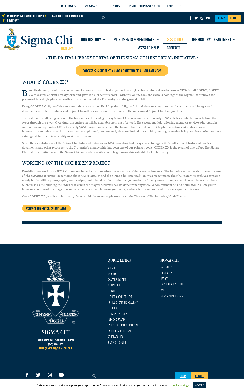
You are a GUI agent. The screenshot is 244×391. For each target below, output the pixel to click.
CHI (182, 6)
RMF (170, 6)
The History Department (211, 39)
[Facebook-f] (27, 375)
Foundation (92, 6)
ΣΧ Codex (175, 39)
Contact (173, 47)
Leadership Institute (144, 6)
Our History (91, 39)
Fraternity (67, 6)
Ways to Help (148, 47)
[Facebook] (190, 18)
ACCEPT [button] (199, 385)
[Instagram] (202, 18)
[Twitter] (196, 18)
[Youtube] (207, 18)
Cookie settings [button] (180, 385)
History (114, 6)
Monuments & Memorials (134, 39)
